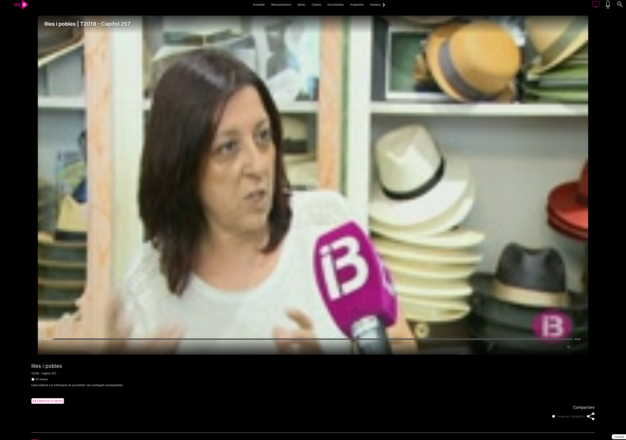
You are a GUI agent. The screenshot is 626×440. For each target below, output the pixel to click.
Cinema (316, 4)
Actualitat (259, 4)
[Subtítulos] (548, 346)
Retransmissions (281, 4)
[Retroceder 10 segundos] (295, 185)
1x (568, 346)
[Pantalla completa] (578, 346)
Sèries (301, 4)
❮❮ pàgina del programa (47, 400)
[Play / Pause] (313, 185)
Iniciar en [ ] (571, 416)
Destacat (375, 4)
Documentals (336, 4)
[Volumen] (47, 346)
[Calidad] (558, 346)
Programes (357, 4)
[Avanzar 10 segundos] (330, 185)
